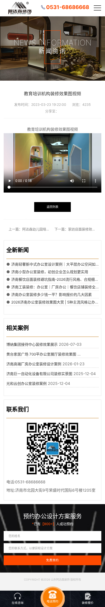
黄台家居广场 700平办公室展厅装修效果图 (41, 354)
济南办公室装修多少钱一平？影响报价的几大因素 (51, 294)
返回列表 (52, 207)
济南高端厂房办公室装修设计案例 (33, 364)
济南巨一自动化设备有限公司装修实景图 (39, 373)
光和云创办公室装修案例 (26, 383)
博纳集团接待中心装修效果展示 (32, 344)
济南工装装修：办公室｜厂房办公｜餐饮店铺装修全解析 (57, 287)
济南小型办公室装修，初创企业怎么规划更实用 (49, 272)
